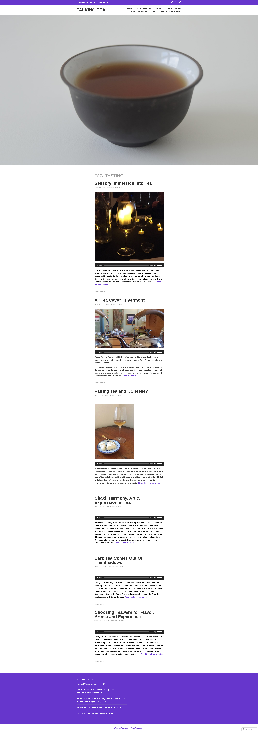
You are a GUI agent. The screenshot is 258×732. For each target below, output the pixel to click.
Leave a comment (100, 292)
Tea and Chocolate (85, 684)
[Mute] (155, 265)
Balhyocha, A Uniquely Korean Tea (92, 707)
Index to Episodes (173, 8)
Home (129, 8)
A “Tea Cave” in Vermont (120, 300)
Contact (158, 8)
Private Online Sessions (171, 11)
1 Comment (98, 490)
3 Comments (98, 550)
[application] (129, 265)
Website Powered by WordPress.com (128, 728)
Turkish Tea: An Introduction (89, 713)
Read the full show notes (133, 376)
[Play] (97, 265)
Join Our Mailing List (139, 11)
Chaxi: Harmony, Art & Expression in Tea (117, 500)
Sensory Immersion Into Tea (123, 183)
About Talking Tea (143, 8)
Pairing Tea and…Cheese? (121, 391)
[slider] (160, 265)
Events (154, 11)
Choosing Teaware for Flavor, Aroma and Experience (124, 614)
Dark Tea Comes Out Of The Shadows (118, 560)
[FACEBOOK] (180, 2)
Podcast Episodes (118, 187)
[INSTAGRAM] (172, 2)
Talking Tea (91, 10)
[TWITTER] (176, 2)
